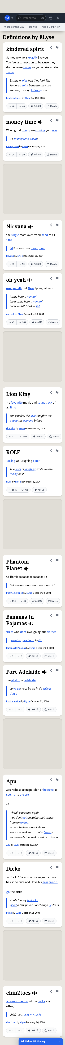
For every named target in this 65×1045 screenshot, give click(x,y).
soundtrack (44, 402)
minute (31, 296)
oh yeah (10, 314)
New (31, 288)
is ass (42, 248)
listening (36, 90)
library (48, 832)
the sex (24, 795)
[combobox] (31, 17)
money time (12, 146)
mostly (17, 288)
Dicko (9, 913)
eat (24, 818)
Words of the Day (14, 27)
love (33, 416)
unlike (41, 1001)
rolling (14, 474)
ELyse (22, 428)
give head (28, 640)
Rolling (10, 461)
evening (28, 421)
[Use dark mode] (58, 17)
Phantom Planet (14, 593)
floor (18, 469)
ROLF (9, 482)
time (26, 139)
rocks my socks (32, 1014)
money (18, 139)
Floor (36, 461)
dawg (13, 693)
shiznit (47, 689)
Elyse (28, 98)
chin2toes (11, 1022)
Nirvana (10, 256)
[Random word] (42, 18)
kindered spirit (13, 98)
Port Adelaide (13, 701)
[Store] (50, 17)
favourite (17, 402)
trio (25, 1001)
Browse (32, 27)
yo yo (16, 689)
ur (50, 905)
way (54, 130)
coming (40, 130)
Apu (8, 845)
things (27, 67)
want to (16, 640)
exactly (32, 57)
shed (14, 905)
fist (38, 306)
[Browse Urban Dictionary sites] (8, 17)
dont (23, 632)
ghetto (15, 680)
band (44, 235)
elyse (23, 1022)
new (45, 882)
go (8, 892)
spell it (10, 795)
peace (14, 421)
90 (11, 248)
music (34, 248)
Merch (53, 106)
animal (24, 822)
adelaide (30, 680)
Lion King (10, 428)
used (9, 288)
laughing (30, 469)
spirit (25, 85)
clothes (51, 632)
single (15, 235)
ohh (24, 80)
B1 (40, 640)
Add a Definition (51, 27)
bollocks (32, 900)
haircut (53, 882)
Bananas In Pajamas (16, 648)
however (48, 790)
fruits (9, 632)
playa (33, 139)
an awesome (14, 1001)
